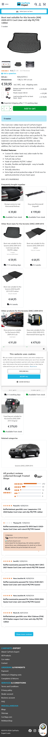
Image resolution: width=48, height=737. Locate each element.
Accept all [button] (24, 376)
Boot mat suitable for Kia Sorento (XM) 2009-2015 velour (35, 245)
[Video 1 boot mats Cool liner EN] (6, 64)
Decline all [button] (23, 371)
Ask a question (9, 73)
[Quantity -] (2, 108)
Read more (33, 366)
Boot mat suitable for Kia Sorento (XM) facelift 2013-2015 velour (12, 289)
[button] (24, 381)
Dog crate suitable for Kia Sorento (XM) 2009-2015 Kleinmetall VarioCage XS (36, 332)
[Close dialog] (43, 348)
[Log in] (40, 4)
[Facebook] (30, 730)
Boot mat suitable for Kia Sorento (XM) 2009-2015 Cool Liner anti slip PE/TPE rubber (12, 246)
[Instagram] (35, 730)
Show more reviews (24, 634)
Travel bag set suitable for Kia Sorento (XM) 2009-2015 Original (12, 418)
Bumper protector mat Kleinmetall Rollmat (12, 205)
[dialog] (24, 368)
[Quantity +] (10, 108)
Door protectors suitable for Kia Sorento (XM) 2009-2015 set (12, 332)
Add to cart (29, 108)
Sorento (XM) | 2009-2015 (24, 466)
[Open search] (36, 4)
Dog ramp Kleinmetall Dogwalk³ (35, 205)
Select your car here (25, 11)
